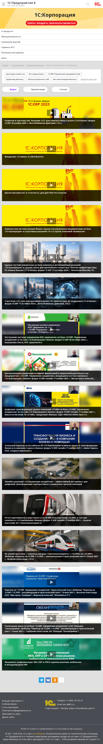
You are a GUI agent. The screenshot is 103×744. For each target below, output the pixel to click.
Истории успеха (36, 74)
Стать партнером (10, 707)
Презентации (38, 89)
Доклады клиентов (15, 74)
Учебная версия (9, 704)
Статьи (63, 89)
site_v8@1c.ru (68, 704)
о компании (39, 733)
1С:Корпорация (54, 14)
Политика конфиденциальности (16, 710)
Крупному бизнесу (14, 79)
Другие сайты (8, 717)
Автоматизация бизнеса (65, 79)
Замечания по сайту (11, 714)
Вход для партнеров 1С (12, 700)
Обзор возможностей (38, 79)
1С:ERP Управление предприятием (64, 74)
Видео (13, 89)
